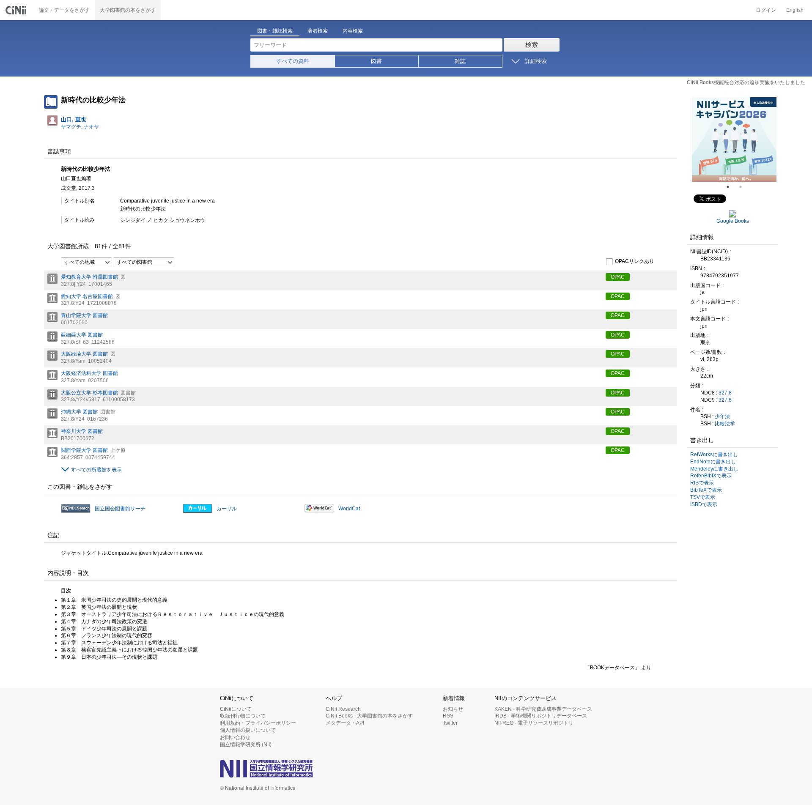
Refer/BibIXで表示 (711, 476)
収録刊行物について (243, 716)
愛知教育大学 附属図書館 (89, 277)
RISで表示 (702, 483)
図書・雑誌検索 (275, 31)
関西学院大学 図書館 (84, 450)
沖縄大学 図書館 (79, 412)
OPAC (618, 277)
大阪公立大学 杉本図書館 (89, 393)
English (795, 10)
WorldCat (349, 509)
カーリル (227, 509)
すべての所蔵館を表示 (96, 470)
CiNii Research (343, 709)
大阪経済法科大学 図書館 (89, 373)
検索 (531, 44)
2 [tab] (744, 187)
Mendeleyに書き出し (714, 469)
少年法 (722, 416)
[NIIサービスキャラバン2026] (734, 139)
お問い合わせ (235, 737)
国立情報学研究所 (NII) (246, 745)
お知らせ (453, 709)
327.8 (725, 393)
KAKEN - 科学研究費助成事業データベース (543, 709)
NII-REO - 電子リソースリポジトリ (533, 723)
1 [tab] (731, 187)
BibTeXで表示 (706, 490)
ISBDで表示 (703, 504)
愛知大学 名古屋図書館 (87, 296)
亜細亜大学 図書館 (82, 335)
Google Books (732, 221)
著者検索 (317, 31)
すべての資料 (292, 61)
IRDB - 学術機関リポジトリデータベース (540, 716)
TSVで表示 (702, 497)
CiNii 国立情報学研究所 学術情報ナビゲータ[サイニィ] (17, 10)
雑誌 (460, 61)
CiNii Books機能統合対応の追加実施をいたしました (746, 82)
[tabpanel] (734, 139)
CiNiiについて (236, 709)
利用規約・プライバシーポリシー (258, 723)
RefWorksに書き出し (714, 454)
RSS (448, 716)
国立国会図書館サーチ (120, 509)
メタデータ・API (345, 723)
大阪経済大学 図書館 (84, 354)
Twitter (450, 723)
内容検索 (353, 31)
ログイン (766, 10)
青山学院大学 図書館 (84, 315)
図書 (376, 61)
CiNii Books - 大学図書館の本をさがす (369, 716)
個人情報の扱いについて (248, 730)
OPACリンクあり (634, 261)
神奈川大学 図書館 (82, 431)
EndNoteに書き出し (713, 462)
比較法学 (725, 424)
